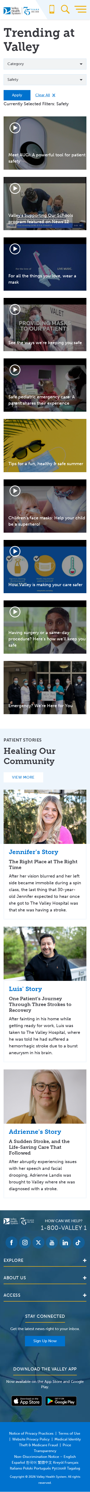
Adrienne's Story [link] (35, 1132)
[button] (45, 64)
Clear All (42, 95)
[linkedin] (65, 1242)
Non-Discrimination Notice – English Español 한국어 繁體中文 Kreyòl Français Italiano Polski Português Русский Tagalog (45, 1462)
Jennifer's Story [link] (33, 852)
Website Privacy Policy (31, 1439)
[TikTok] (79, 1242)
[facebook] (12, 1242)
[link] (45, 817)
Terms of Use (69, 1433)
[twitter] (38, 1242)
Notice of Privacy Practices (31, 1433)
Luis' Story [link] (25, 989)
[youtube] (52, 1242)
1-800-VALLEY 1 (64, 1228)
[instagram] (25, 1242)
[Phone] (52, 11)
